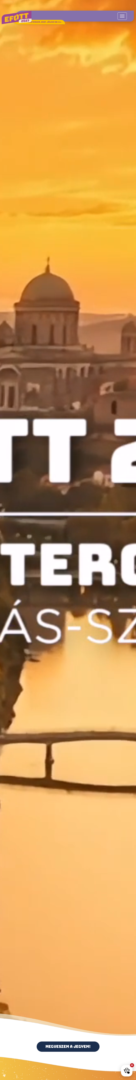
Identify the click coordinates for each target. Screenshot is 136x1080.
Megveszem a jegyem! (68, 1046)
